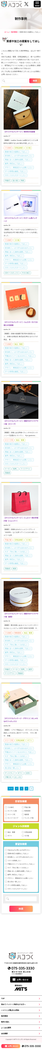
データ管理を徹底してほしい (15, 171)
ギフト (29, 740)
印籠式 (7, 180)
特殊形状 (17, 633)
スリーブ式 (9, 440)
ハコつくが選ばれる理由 (10, 1010)
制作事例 (14, 32)
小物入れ (8, 777)
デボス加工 (26, 273)
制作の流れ (5, 1022)
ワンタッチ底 (28, 818)
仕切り (28, 773)
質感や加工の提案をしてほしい (16, 152)
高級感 (7, 473)
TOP (3, 998)
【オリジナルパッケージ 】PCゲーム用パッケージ (20, 219)
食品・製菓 (18, 344)
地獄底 (26, 814)
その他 (28, 148)
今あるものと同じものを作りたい (19, 850)
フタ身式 (8, 148)
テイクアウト (26, 469)
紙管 (30, 669)
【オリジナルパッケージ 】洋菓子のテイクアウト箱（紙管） (21, 615)
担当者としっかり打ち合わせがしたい (19, 156)
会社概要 (4, 1033)
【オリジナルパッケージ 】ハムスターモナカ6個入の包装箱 (21, 323)
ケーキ (7, 469)
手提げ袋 (8, 540)
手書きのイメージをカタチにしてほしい (19, 356)
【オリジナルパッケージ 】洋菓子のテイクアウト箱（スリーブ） (21, 422)
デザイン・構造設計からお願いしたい (19, 167)
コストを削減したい (14, 860)
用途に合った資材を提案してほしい (18, 160)
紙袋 (14, 568)
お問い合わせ (23, 980)
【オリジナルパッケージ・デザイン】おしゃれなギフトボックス (21, 719)
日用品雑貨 (18, 148)
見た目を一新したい (12, 768)
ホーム (6, 32)
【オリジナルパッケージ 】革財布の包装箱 (19, 131)
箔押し (15, 469)
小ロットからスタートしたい (15, 175)
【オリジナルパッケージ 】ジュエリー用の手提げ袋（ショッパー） (21, 519)
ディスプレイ (10, 773)
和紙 (22, 180)
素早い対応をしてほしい (14, 164)
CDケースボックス (12, 273)
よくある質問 (6, 1028)
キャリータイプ (13, 818)
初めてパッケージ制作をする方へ (13, 1004)
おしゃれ (17, 777)
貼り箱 (15, 180)
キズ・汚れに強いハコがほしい (16, 552)
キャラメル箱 (12, 811)
